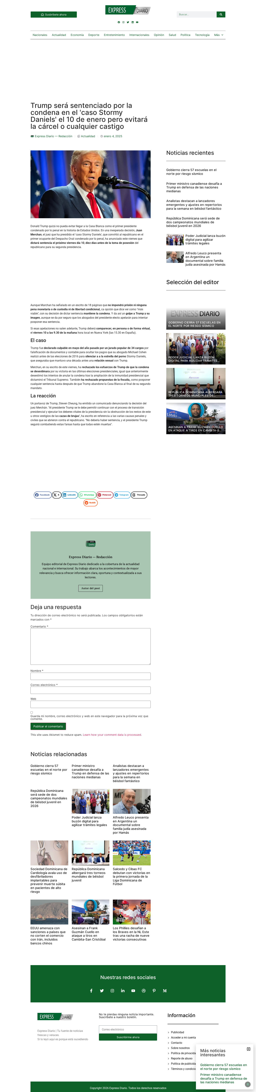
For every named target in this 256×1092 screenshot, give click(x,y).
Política (185, 35)
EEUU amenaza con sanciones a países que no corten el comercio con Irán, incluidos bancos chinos (48, 935)
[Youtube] (137, 22)
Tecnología (202, 35)
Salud (172, 35)
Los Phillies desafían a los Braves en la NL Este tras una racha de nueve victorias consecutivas (131, 933)
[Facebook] (119, 22)
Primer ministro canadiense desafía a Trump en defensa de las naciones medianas (90, 771)
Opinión (159, 35)
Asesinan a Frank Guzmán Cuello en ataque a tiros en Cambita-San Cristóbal (89, 933)
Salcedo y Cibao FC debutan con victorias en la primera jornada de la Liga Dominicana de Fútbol (131, 876)
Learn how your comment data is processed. (112, 734)
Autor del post (90, 588)
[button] (43, 495)
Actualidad (59, 35)
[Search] (221, 14)
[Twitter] (128, 22)
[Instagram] (123, 22)
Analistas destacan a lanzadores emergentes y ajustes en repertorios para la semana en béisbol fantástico (131, 773)
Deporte (93, 35)
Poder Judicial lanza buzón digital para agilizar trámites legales (89, 821)
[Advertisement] (128, 67)
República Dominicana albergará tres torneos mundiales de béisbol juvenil (89, 874)
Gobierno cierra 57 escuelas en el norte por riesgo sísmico (48, 769)
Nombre (36, 670)
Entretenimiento (114, 35)
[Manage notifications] (248, 1084)
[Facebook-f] (91, 991)
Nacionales (40, 35)
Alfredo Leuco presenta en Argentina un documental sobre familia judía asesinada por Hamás (131, 825)
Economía (77, 35)
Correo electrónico (44, 684)
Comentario (39, 626)
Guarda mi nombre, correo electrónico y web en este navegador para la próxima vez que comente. (89, 717)
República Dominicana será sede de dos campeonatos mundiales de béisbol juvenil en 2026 (48, 798)
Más (217, 35)
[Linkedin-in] (123, 991)
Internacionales (139, 35)
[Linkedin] (132, 22)
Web (33, 698)
